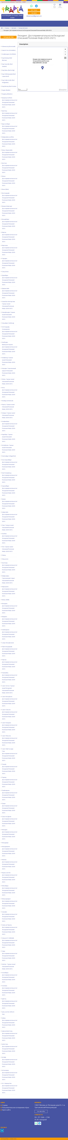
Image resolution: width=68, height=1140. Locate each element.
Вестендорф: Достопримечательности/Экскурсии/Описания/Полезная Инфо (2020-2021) (9, 197)
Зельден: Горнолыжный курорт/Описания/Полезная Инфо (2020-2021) (9, 372)
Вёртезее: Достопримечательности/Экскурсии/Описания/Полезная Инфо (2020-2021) (9, 250)
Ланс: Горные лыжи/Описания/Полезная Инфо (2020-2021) (8, 527)
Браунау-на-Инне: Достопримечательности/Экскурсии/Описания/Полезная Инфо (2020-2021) (9, 102)
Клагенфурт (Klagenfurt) (9, 456)
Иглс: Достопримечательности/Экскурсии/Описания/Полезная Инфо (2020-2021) (9, 392)
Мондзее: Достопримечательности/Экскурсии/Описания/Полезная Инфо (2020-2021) (9, 608)
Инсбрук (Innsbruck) (7, 400)
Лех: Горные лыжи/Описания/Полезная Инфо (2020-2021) (8, 549)
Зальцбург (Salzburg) (8, 323)
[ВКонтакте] (2, 1130)
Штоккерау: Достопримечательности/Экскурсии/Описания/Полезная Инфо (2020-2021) (9, 1074)
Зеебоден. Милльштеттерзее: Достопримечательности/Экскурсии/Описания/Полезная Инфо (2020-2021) (9, 348)
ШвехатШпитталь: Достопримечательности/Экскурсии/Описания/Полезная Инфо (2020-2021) (9, 1035)
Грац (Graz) (5, 271)
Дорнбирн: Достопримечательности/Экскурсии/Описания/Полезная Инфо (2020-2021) (9, 280)
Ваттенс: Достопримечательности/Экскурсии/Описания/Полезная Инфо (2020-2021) (9, 167)
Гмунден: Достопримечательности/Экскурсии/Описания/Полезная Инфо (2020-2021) (9, 263)
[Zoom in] (65, 49)
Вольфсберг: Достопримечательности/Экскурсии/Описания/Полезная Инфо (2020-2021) (9, 223)
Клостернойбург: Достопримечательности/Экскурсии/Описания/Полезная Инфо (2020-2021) (9, 464)
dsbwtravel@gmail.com (34, 16)
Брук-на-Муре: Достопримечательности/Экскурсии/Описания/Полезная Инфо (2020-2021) (9, 128)
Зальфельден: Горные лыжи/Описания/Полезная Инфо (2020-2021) (8, 315)
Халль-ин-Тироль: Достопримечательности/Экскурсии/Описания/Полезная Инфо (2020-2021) (9, 929)
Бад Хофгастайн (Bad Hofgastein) (8, 81)
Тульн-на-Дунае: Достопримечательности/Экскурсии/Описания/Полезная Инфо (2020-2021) (9, 821)
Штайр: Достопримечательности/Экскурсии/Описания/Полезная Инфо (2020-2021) (9, 1061)
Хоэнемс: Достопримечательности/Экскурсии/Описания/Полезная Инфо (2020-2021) (9, 990)
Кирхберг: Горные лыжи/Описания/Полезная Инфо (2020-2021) (8, 438)
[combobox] (65, 2)
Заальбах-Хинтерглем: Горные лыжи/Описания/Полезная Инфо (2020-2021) (8, 305)
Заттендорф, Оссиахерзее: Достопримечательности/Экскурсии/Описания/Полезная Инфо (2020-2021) (9, 332)
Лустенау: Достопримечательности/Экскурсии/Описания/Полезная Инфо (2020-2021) (9, 567)
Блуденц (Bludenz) (7, 94)
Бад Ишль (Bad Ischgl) (8, 70)
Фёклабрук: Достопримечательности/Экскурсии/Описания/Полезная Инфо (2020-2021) (9, 890)
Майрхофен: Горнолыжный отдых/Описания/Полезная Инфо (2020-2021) (8, 579)
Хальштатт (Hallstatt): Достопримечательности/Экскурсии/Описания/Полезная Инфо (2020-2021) (9, 942)
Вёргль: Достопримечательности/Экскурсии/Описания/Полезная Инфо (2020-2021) (9, 237)
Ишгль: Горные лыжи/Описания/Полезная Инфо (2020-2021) (8, 407)
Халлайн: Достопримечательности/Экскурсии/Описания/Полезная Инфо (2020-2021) (9, 916)
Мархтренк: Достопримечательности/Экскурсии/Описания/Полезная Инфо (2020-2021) (9, 591)
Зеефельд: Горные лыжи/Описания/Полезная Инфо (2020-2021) (8, 361)
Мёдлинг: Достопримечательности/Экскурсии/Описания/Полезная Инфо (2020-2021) (9, 621)
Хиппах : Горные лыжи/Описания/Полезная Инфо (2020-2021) (8, 966)
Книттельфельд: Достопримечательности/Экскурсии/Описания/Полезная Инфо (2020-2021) (9, 477)
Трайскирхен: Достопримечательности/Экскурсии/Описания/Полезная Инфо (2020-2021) (9, 795)
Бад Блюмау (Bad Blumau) (7, 59)
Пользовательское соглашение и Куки (15, 1108)
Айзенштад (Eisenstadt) (8, 46)
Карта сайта (6, 1110)
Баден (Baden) (6, 90)
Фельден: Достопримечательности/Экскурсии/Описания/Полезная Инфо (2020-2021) (9, 834)
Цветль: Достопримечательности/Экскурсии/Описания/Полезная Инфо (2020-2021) (9, 1003)
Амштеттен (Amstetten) (8, 50)
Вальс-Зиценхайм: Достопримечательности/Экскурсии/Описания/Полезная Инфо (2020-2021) (9, 154)
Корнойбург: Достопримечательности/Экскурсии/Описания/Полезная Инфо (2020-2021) (9, 490)
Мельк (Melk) (5, 600)
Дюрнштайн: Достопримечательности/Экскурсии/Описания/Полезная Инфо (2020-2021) (9, 293)
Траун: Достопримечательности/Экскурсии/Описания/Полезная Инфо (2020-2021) (9, 808)
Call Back (34, 13)
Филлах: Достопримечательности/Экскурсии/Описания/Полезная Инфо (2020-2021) (9, 864)
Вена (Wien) (5, 189)
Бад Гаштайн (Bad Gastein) (7, 65)
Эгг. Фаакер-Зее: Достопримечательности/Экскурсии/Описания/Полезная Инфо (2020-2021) (9, 1088)
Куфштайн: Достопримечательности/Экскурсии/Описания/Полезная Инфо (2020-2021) (9, 516)
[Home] (1, 28)
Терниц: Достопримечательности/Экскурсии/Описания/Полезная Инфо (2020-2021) (9, 782)
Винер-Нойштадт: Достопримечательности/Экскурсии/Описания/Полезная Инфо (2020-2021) (9, 210)
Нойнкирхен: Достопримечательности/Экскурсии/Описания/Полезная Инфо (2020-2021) (9, 634)
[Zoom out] (65, 52)
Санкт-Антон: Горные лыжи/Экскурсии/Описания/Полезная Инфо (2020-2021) (8, 689)
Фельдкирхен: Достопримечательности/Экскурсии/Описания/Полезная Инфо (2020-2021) (9, 851)
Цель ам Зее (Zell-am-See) (8, 1013)
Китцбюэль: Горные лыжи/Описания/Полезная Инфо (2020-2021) (8, 448)
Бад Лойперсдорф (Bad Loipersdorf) (9, 75)
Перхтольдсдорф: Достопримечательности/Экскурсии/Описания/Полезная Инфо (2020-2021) (9, 651)
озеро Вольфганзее (8, 643)
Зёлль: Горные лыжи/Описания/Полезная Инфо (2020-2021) (8, 381)
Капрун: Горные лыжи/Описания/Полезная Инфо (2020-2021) (8, 415)
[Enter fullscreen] (65, 58)
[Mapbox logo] (63, 90)
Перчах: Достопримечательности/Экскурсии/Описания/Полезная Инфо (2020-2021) (9, 664)
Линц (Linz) (5, 559)
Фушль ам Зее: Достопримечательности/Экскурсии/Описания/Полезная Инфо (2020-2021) (9, 877)
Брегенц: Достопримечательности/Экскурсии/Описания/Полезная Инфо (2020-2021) (9, 115)
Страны (7, 28)
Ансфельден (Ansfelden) (9, 54)
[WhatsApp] (31, 6)
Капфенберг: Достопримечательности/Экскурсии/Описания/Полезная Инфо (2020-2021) (9, 426)
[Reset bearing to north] (65, 54)
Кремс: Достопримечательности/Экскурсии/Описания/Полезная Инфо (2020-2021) (9, 503)
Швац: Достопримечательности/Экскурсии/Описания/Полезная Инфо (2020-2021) (9, 1022)
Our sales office (41, 1111)
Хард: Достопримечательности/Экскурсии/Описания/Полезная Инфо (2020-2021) (9, 955)
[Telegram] (36, 6)
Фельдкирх (5, 842)
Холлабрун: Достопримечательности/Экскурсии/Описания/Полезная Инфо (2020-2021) (9, 977)
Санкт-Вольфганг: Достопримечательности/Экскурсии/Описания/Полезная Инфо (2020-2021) (9, 701)
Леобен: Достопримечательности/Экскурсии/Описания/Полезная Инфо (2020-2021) (9, 538)
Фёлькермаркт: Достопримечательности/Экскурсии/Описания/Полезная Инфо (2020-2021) (9, 903)
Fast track (34, 10)
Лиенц (4, 555)
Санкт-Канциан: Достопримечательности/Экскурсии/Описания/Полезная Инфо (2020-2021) (9, 727)
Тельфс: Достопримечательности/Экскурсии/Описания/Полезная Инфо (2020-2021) (9, 768)
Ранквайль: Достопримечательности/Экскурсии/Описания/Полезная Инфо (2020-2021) (9, 677)
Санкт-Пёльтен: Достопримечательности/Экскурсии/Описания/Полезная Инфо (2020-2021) (9, 740)
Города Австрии (23, 28)
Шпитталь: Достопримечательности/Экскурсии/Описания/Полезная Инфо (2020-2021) (9, 1048)
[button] (42, 68)
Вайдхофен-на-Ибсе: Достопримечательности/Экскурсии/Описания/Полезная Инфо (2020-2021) (9, 141)
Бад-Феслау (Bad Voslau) (9, 86)
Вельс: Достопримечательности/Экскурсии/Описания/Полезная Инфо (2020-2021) (9, 180)
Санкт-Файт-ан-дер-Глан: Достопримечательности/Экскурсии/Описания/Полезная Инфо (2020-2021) (9, 754)
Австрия (14, 28)
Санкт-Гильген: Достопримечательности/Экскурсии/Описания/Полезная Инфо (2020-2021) (9, 714)
